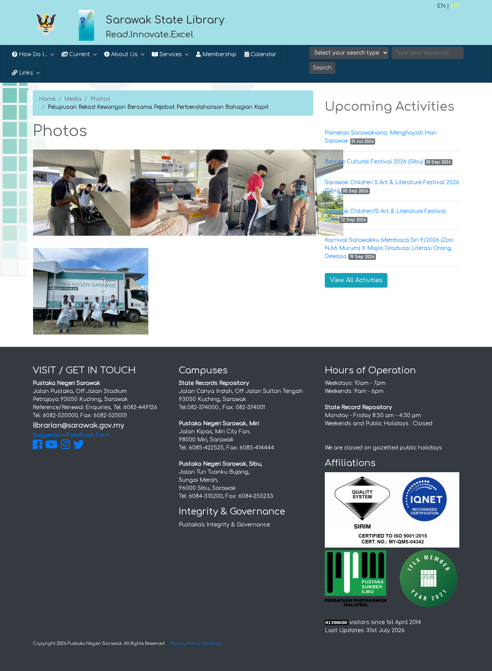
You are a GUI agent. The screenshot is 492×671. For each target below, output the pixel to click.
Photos (100, 99)
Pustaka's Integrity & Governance (224, 525)
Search (322, 68)
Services (170, 54)
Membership (218, 54)
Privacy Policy (185, 643)
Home (47, 99)
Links (25, 73)
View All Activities (356, 280)
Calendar (262, 54)
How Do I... (32, 54)
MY (454, 6)
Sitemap (212, 643)
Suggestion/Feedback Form (71, 435)
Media (72, 99)
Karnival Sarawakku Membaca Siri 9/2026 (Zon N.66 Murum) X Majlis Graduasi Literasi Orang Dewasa (389, 248)
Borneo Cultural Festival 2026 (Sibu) (374, 162)
